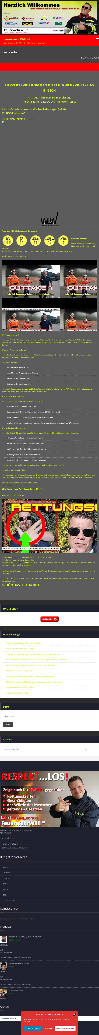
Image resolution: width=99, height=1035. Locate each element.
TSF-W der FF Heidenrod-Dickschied (19, 671)
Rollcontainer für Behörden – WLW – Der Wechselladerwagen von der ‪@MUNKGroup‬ (36, 660)
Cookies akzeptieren (33, 1028)
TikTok (5, 884)
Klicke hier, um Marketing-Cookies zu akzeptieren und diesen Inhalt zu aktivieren (31, 309)
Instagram (6, 878)
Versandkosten (6, 952)
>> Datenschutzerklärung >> (24, 919)
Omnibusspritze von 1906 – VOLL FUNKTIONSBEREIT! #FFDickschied (30, 665)
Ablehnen (48, 1028)
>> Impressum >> (6, 919)
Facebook (6, 873)
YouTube (6, 867)
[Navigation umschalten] (97, 38)
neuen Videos (18, 562)
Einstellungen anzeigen (65, 1028)
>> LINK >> (31, 119)
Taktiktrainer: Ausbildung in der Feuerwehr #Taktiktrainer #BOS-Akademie (32, 654)
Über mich (17, 557)
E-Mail (5, 895)
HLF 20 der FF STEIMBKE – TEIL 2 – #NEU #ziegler (23, 643)
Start (83, 58)
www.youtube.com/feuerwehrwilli (14, 485)
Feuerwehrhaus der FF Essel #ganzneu (20, 687)
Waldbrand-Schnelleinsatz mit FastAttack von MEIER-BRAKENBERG (30, 676)
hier (12, 838)
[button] (74, 1014)
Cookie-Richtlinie (9, 900)
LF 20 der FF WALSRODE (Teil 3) (17, 693)
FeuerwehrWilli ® (17, 39)
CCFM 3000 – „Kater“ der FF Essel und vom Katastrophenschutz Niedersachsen (34, 682)
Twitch (5, 889)
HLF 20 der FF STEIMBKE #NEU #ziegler (20, 648)
